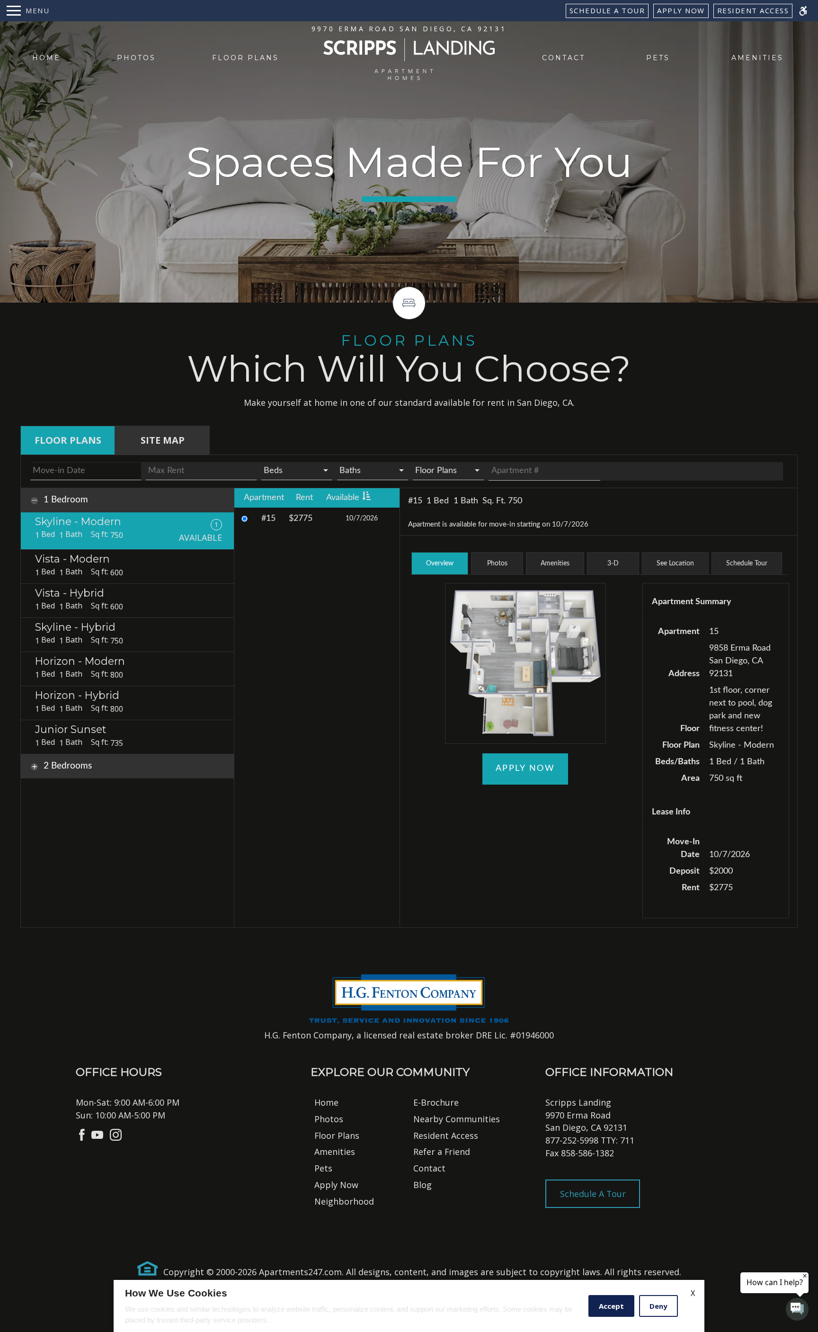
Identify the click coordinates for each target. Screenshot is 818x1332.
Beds (273, 470)
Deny (658, 1306)
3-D (613, 563)
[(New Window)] (82, 1133)
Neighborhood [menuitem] (344, 1201)
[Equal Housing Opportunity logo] (148, 1268)
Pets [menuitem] (658, 58)
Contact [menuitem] (563, 58)
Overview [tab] (439, 563)
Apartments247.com (300, 1272)
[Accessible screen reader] (803, 10)
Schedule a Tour (607, 10)
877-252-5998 (589, 1140)
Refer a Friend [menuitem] (441, 1151)
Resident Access (753, 10)
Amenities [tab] (555, 563)
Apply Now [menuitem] (336, 1184)
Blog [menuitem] (422, 1184)
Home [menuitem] (46, 58)
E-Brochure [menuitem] (436, 1102)
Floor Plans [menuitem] (245, 58)
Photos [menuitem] (136, 58)
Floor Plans (436, 470)
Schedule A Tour (593, 1193)
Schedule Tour (746, 563)
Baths (350, 470)
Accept (611, 1306)
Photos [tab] (497, 563)
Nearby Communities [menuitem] (456, 1119)
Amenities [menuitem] (757, 58)
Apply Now (681, 10)
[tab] (67, 440)
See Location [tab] (675, 563)
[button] (613, 563)
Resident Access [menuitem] (445, 1135)
